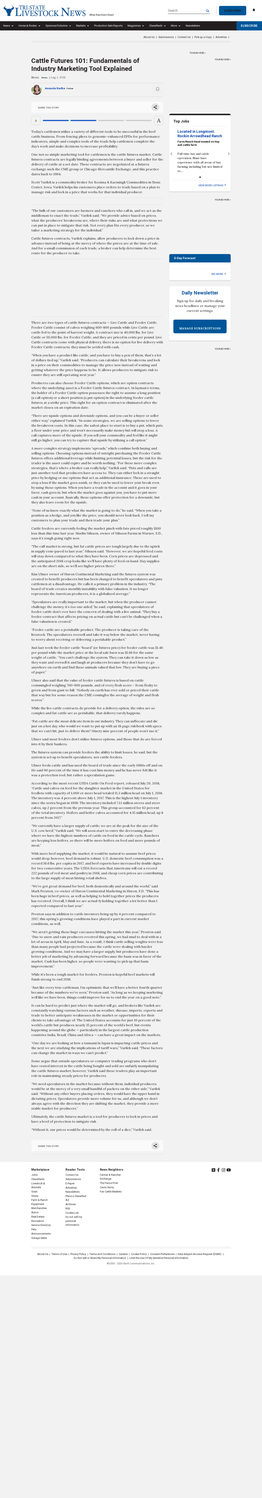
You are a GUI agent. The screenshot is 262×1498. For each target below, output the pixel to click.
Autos (34, 1212)
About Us (149, 37)
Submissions (166, 37)
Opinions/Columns (56, 26)
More (174, 26)
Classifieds (155, 26)
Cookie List (72, 1213)
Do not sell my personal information (74, 1221)
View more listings (211, 185)
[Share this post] (155, 107)
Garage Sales (39, 1238)
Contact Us (184, 37)
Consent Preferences (162, 1254)
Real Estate (37, 1217)
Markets (81, 26)
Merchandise (39, 1208)
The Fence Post (109, 1183)
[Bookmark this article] (157, 89)
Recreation (37, 1221)
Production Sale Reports (108, 26)
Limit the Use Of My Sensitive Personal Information (158, 1258)
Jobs (34, 1175)
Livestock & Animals (38, 1185)
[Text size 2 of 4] (83, 120)
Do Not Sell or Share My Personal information (100, 1258)
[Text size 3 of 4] (111, 120)
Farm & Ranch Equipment (39, 1202)
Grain (34, 1191)
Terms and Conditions (102, 1254)
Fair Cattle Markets (111, 1191)
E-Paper (70, 1183)
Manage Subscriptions (200, 328)
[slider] (97, 120)
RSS (68, 1208)
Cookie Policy (139, 1254)
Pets (33, 1229)
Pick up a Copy (203, 37)
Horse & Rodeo (28, 26)
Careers (123, 1254)
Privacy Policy (78, 1254)
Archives (71, 1204)
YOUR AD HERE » (198, 52)
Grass (34, 1196)
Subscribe (232, 11)
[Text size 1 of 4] (56, 120)
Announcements (41, 1234)
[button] (171, 153)
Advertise (221, 37)
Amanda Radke (55, 88)
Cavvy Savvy (107, 1187)
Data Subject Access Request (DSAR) (199, 1254)
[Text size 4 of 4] (139, 120)
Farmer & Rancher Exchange (110, 1177)
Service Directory (41, 1225)
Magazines (134, 26)
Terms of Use (59, 1254)
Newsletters (193, 26)
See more (217, 274)
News (6, 26)
